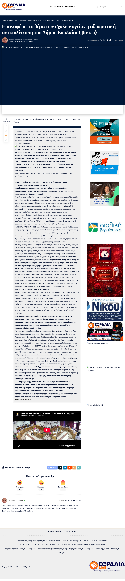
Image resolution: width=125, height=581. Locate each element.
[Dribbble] (80, 500)
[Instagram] (77, 500)
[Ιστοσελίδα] (66, 500)
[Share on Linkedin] (104, 40)
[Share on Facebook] (6, 126)
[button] (110, 40)
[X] (71, 500)
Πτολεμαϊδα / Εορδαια (30, 39)
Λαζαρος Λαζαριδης (15, 39)
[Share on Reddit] (107, 40)
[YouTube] (74, 500)
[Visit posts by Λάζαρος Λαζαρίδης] (5, 40)
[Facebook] (69, 500)
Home (4, 20)
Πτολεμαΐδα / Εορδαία (13, 20)
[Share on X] (101, 40)
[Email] (6, 135)
